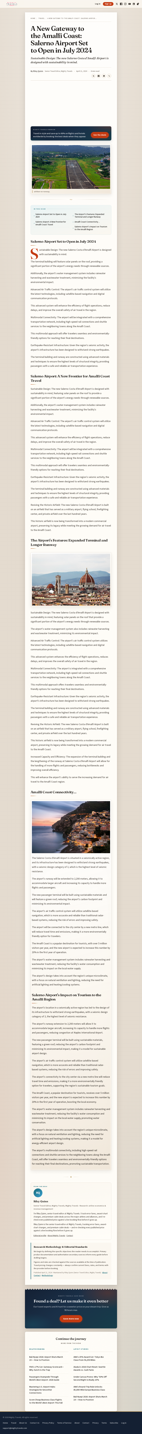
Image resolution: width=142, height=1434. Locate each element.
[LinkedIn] (134, 4)
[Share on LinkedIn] (104, 76)
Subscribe (114, 1422)
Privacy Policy (48, 1422)
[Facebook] (121, 4)
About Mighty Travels (56, 1235)
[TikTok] (138, 4)
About (104, 1272)
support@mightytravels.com (15, 1428)
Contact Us (34, 1422)
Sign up (108, 4)
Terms (104, 1422)
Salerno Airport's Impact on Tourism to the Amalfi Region (91, 228)
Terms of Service (64, 1422)
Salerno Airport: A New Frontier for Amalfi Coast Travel (51, 223)
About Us (23, 1422)
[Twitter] (117, 4)
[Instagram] (125, 4)
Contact (69, 1235)
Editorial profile (40, 1235)
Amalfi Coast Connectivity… (87, 221)
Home (33, 18)
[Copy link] (109, 76)
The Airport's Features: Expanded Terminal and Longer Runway (89, 216)
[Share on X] (93, 76)
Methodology (47, 1275)
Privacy (95, 1422)
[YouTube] (129, 4)
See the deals (99, 135)
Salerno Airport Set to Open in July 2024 (51, 216)
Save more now (71, 1318)
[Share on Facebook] (99, 76)
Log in (98, 4)
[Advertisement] (71, 103)
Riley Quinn (38, 71)
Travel (41, 18)
